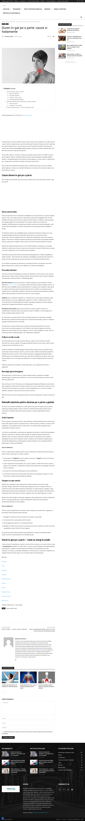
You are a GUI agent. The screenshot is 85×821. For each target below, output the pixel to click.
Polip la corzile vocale (15, 97)
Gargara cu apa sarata (16, 105)
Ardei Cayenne (13, 103)
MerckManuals (6, 579)
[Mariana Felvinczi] (3, 36)
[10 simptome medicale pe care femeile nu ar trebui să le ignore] (10, 677)
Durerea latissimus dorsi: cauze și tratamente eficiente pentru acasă (28, 686)
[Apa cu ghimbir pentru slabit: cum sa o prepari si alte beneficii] (62, 47)
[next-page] (5, 692)
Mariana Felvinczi (9, 36)
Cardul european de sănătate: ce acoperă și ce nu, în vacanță (18, 753)
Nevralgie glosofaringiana (16, 99)
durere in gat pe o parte (11, 608)
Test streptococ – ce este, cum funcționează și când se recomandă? (18, 770)
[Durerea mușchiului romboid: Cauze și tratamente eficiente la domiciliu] (46, 677)
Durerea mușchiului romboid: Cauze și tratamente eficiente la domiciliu (46, 686)
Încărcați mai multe (70, 62)
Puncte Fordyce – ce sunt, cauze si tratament (14, 629)
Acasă (3, 21)
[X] (82, 1)
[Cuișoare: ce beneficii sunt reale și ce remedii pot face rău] (62, 38)
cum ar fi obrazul (13, 285)
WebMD (4, 561)
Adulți (17, 21)
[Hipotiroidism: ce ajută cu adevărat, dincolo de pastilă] (62, 56)
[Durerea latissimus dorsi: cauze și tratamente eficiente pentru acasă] (28, 677)
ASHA (3, 587)
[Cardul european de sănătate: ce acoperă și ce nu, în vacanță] (5, 754)
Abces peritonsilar (14, 93)
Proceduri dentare (14, 95)
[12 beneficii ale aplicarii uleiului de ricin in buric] (62, 30)
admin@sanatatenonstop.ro (41, 812)
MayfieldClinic (6, 592)
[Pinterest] (80, 1)
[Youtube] (72, 789)
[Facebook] (78, 1)
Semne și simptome (10, 21)
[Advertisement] (28, 129)
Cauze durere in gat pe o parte (15, 91)
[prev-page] (3, 692)
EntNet (4, 583)
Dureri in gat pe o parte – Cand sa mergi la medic (20, 107)
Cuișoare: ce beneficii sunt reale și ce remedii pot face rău (74, 38)
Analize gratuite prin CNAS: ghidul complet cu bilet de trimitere (18, 762)
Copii (7, 24)
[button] (81, 17)
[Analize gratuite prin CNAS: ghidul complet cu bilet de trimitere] (5, 762)
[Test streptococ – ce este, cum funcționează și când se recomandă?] (5, 771)
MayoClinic (5, 600)
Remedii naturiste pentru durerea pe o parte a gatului (21, 101)
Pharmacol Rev (6, 596)
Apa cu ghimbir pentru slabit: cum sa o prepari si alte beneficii (74, 47)
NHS (3, 566)
